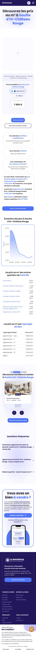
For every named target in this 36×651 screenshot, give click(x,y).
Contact (18, 618)
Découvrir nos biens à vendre (18, 126)
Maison (20, 96)
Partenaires (5, 618)
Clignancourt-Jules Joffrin (11, 312)
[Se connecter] (29, 3)
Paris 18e (30, 76)
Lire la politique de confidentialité (10, 643)
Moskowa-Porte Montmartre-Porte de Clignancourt (13, 308)
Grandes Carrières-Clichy (11, 296)
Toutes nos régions (9, 76)
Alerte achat (19, 597)
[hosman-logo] (7, 3)
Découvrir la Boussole (18, 580)
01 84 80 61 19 (19, 620)
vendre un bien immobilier (22, 502)
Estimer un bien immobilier (18, 208)
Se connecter (5, 611)
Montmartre (7, 281)
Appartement (20, 91)
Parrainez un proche (7, 609)
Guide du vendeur (6, 602)
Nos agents (5, 597)
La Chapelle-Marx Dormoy (11, 302)
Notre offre (4, 595)
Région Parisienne (21, 76)
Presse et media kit (7, 622)
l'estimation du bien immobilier (19, 505)
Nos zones (4, 599)
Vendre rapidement (7, 606)
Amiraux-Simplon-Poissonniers (13, 286)
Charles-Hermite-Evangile (11, 291)
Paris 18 (18, 394)
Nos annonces (19, 595)
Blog (3, 620)
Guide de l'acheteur (21, 599)
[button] (14, 413)
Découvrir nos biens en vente (18, 420)
